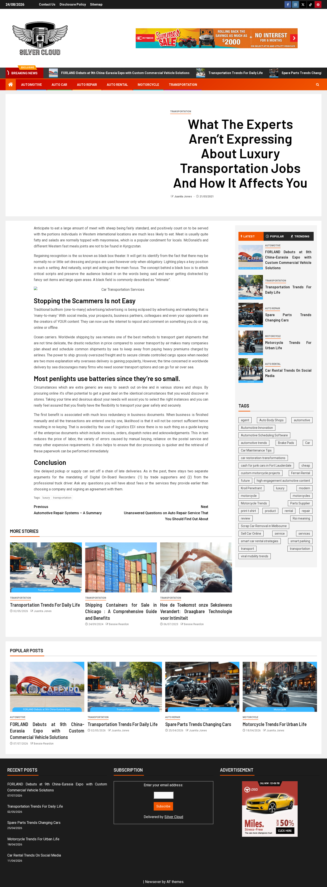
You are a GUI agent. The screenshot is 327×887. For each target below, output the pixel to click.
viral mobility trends (254, 556)
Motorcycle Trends (254, 503)
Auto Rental (117, 84)
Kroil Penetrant (251, 488)
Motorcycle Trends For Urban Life (275, 724)
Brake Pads (286, 443)
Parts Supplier (300, 503)
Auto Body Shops (271, 420)
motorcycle (249, 496)
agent (245, 420)
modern (304, 488)
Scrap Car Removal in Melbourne (264, 526)
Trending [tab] (301, 236)
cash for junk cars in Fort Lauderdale (266, 465)
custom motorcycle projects (260, 473)
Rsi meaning (301, 518)
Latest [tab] (249, 236)
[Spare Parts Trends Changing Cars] (250, 315)
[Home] (10, 85)
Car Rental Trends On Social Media (34, 855)
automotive (302, 420)
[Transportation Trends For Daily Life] (46, 567)
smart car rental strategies (259, 541)
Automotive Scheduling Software (264, 435)
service (280, 533)
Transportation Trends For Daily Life (235, 73)
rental (289, 511)
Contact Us (47, 4)
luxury (46, 497)
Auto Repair (87, 84)
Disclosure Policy (73, 4)
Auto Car (59, 84)
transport (247, 548)
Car (307, 443)
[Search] (317, 84)
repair (306, 511)
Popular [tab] (277, 236)
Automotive (31, 84)
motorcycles (301, 496)
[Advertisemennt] (217, 38)
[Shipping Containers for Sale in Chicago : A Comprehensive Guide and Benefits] (121, 567)
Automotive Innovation (257, 427)
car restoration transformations (263, 458)
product (270, 511)
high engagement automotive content (283, 480)
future (245, 480)
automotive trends (254, 443)
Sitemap (96, 4)
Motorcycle (148, 84)
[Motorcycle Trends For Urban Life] (250, 343)
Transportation (183, 84)
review (245, 518)
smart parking (300, 541)
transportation (62, 497)
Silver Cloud (173, 817)
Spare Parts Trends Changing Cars (288, 317)
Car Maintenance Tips (256, 450)
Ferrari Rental (300, 473)
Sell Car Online (251, 533)
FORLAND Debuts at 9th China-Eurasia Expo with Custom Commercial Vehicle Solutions (125, 73)
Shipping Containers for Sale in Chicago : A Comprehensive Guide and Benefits (121, 611)
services (304, 533)
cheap (305, 465)
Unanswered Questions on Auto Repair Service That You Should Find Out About (166, 513)
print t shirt (248, 511)
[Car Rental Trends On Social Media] (250, 370)
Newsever (153, 882)
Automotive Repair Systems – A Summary (68, 510)
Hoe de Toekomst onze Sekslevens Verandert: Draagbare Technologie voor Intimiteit (196, 611)
